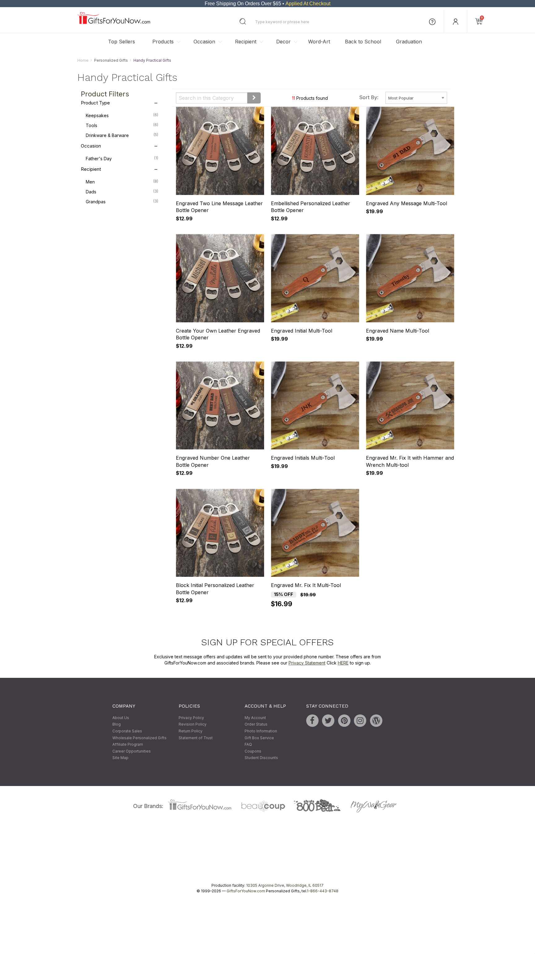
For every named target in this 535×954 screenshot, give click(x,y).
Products (163, 41)
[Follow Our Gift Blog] (376, 720)
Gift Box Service (259, 737)
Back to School (363, 41)
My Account (255, 717)
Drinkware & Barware (122, 135)
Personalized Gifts (111, 60)
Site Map (120, 758)
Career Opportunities (131, 751)
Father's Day (122, 158)
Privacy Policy (191, 717)
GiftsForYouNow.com (246, 891)
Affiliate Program (127, 744)
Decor (283, 41)
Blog (116, 724)
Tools (122, 125)
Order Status (256, 724)
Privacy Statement (307, 662)
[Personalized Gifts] (113, 22)
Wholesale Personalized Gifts (139, 737)
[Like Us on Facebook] (312, 720)
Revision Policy (193, 724)
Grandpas (122, 202)
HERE (343, 662)
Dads (122, 192)
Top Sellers (121, 41)
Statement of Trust (196, 737)
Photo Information (261, 731)
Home (83, 60)
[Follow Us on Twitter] (328, 720)
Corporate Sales (127, 731)
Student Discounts (261, 758)
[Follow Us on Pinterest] (344, 720)
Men (122, 182)
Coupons (253, 751)
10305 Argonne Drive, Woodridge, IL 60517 (285, 885)
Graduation (409, 41)
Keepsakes (122, 115)
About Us (120, 717)
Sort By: (368, 97)
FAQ (248, 744)
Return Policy (190, 731)
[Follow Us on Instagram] (360, 720)
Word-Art (319, 41)
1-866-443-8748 (322, 891)
